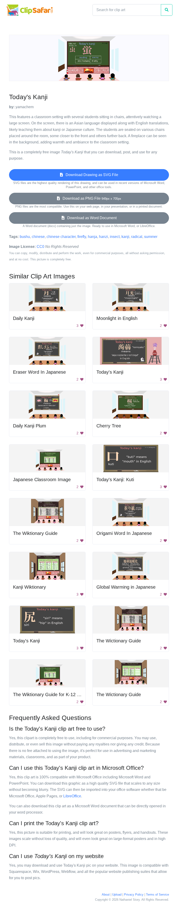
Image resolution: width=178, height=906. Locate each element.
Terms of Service (157, 894)
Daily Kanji (23, 318)
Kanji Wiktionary (29, 587)
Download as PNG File (90, 198)
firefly (81, 237)
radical (136, 237)
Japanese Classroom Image (42, 479)
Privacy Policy (133, 894)
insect (115, 237)
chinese (38, 237)
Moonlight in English (116, 318)
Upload (116, 894)
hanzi (103, 237)
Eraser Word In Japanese (39, 372)
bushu (25, 237)
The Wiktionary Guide (35, 533)
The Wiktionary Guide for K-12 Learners (54, 694)
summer (150, 237)
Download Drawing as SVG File (90, 175)
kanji (125, 237)
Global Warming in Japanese (126, 587)
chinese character (61, 237)
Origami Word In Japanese (124, 533)
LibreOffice (72, 796)
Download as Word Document (90, 218)
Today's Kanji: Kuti (115, 479)
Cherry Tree (108, 425)
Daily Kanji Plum (29, 425)
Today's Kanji (109, 372)
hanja (92, 237)
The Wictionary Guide (118, 640)
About (106, 894)
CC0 (40, 247)
